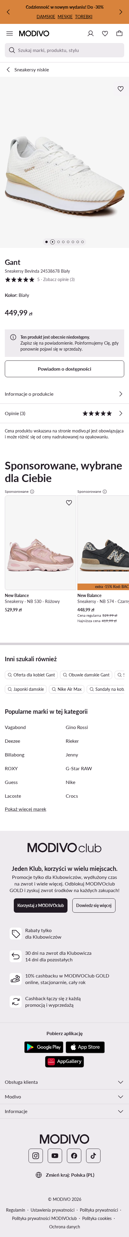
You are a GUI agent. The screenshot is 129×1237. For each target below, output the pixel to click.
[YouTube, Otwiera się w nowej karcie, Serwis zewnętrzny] (55, 1156)
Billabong (14, 754)
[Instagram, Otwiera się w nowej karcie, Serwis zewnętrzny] (35, 1156)
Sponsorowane (16, 491)
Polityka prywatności (99, 1210)
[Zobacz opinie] (120, 413)
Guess (11, 782)
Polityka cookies (97, 1218)
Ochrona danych (64, 1226)
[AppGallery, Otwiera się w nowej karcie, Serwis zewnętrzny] (64, 1062)
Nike (70, 782)
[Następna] (120, 12)
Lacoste (13, 796)
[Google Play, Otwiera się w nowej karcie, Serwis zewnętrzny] (43, 1047)
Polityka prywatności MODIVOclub (44, 1218)
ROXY (11, 768)
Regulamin (15, 1210)
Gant (12, 262)
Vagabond (15, 727)
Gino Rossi (77, 727)
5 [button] (40, 279)
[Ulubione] (105, 33)
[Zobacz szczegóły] (120, 394)
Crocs (72, 796)
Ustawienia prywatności (52, 1210)
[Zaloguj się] (90, 33)
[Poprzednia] (8, 12)
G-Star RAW (79, 768)
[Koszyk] (119, 33)
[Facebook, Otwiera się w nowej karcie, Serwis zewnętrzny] (74, 1156)
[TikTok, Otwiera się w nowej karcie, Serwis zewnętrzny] (93, 1156)
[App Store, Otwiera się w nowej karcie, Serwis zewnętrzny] (85, 1047)
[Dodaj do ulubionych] (121, 89)
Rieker (72, 741)
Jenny (72, 754)
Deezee (12, 741)
